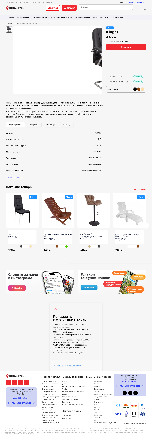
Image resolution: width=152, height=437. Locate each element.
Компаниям (98, 415)
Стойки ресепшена (69, 397)
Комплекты (66, 402)
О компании (98, 381)
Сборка (96, 391)
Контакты (97, 417)
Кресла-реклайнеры (49, 404)
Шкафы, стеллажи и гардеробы (73, 386)
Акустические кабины (70, 399)
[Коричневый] (139, 89)
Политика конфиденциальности (135, 423)
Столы (64, 381)
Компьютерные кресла (50, 384)
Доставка (97, 410)
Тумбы (64, 389)
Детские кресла (48, 394)
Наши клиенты (99, 402)
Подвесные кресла (49, 417)
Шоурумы (53, 8)
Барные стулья (47, 402)
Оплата (96, 384)
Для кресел (66, 415)
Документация (99, 389)
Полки (64, 394)
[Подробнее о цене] (119, 37)
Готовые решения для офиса (72, 404)
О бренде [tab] (66, 125)
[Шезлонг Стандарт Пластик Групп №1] (60, 246)
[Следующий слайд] (146, 226)
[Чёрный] (135, 89)
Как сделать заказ (100, 397)
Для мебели (66, 418)
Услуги (96, 412)
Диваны (65, 384)
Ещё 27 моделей (139, 189)
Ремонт (96, 404)
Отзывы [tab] (50, 125)
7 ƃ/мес (125, 41)
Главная (9, 23)
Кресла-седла (47, 410)
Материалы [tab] (33, 125)
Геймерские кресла (49, 391)
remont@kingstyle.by (21, 398)
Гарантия (97, 407)
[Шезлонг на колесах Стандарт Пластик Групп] (132, 246)
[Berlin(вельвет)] (93, 210)
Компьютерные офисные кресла (25, 23)
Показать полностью (14, 177)
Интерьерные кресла (49, 412)
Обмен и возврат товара (103, 394)
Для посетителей (48, 389)
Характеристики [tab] (15, 125)
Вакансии (97, 386)
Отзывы (96, 399)
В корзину (126, 47)
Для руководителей (49, 381)
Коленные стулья (48, 407)
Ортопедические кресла (51, 397)
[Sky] (24, 246)
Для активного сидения (50, 423)
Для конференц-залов (50, 415)
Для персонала (47, 386)
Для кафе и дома (48, 399)
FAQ (95, 420)
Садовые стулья (48, 420)
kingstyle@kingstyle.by (130, 381)
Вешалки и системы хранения (73, 391)
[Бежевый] (142, 89)
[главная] (15, 8)
